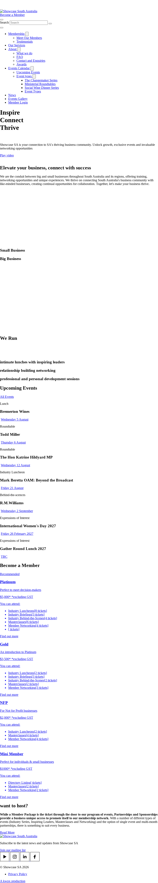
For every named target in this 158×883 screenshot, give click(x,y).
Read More (7, 832)
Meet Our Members (29, 38)
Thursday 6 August (13, 442)
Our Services (16, 45)
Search (5, 22)
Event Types (33, 91)
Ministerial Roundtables (40, 84)
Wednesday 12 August (15, 465)
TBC (4, 556)
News (12, 95)
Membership (16, 33)
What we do (24, 53)
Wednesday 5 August (14, 419)
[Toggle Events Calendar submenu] (32, 68)
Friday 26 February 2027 (17, 533)
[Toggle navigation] (1, 27)
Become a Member (12, 15)
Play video (7, 155)
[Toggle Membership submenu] (27, 34)
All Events (7, 396)
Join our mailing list (13, 850)
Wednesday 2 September (17, 511)
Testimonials (24, 41)
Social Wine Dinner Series (42, 87)
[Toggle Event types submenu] (34, 76)
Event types (24, 76)
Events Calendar (19, 68)
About (12, 49)
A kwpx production (12, 881)
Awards (21, 64)
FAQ (19, 57)
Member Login (18, 102)
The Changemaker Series (41, 80)
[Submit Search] (50, 23)
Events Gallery (18, 98)
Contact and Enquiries (30, 60)
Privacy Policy (17, 874)
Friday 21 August (12, 488)
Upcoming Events (28, 72)
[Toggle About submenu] (19, 49)
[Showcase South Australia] (18, 11)
